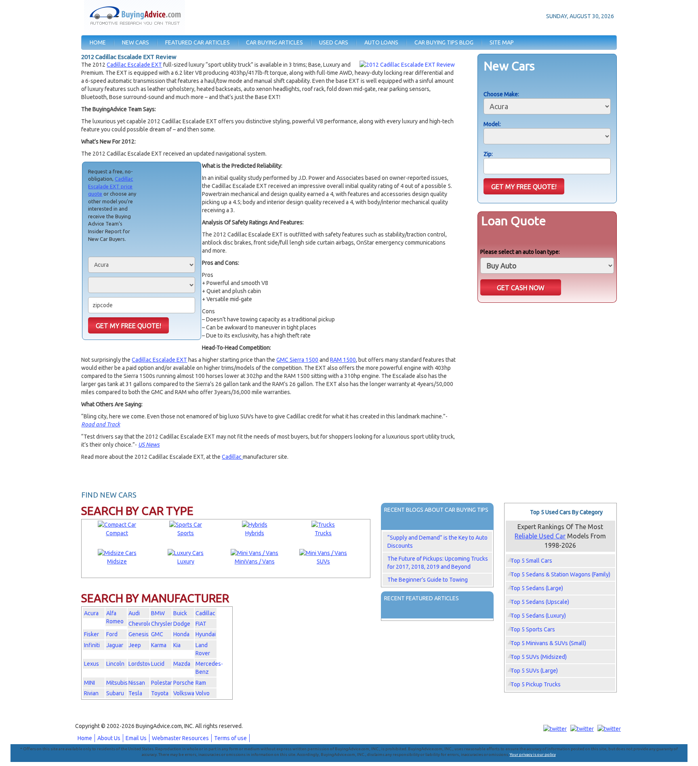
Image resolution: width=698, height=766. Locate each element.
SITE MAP (502, 42)
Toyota (159, 693)
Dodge (181, 623)
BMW (158, 613)
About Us (108, 738)
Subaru (115, 693)
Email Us (136, 738)
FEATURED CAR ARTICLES (197, 42)
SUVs (323, 561)
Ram (201, 682)
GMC (157, 634)
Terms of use (230, 738)
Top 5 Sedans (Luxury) (538, 615)
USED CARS (333, 42)
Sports (185, 533)
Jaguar (114, 645)
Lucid (157, 663)
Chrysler (161, 623)
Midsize (117, 561)
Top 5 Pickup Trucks (536, 684)
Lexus (91, 663)
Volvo (203, 693)
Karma (158, 645)
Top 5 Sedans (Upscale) (540, 602)
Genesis (138, 634)
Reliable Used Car (540, 536)
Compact (117, 533)
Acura (91, 613)
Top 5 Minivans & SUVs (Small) (548, 643)
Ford (112, 634)
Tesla (135, 693)
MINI (89, 682)
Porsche (183, 682)
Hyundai (206, 634)
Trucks (323, 533)
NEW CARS (135, 42)
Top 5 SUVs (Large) (534, 670)
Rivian (91, 693)
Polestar (161, 682)
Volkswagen (188, 693)
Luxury (185, 561)
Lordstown (142, 663)
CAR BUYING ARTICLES (274, 42)
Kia (177, 645)
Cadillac (232, 457)
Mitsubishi (119, 682)
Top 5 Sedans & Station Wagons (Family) (560, 574)
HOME (98, 42)
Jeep (134, 645)
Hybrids (254, 533)
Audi (134, 613)
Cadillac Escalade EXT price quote (110, 186)
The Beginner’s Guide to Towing (427, 579)
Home (85, 738)
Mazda (181, 663)
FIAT (201, 623)
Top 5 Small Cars (531, 560)
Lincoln (115, 663)
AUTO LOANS (381, 42)
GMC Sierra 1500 (297, 360)
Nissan (136, 682)
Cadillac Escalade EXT (134, 64)
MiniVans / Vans (255, 561)
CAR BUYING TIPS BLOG (443, 42)
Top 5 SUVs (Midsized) (539, 657)
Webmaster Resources (180, 738)
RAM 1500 (343, 360)
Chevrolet (140, 623)
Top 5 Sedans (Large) (537, 588)
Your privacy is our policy (533, 754)
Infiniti (92, 645)
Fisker (91, 634)
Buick (180, 613)
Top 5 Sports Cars (533, 629)
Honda (181, 634)
